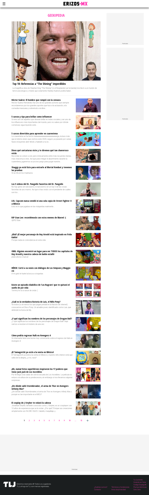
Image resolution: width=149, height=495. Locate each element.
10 (69, 420)
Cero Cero (137, 489)
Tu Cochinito (138, 480)
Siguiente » (87, 420)
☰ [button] (3, 3)
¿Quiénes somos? (100, 487)
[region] (125, 27)
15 (81, 420)
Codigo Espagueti (139, 485)
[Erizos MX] (74, 4)
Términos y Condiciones (120, 487)
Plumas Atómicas (140, 487)
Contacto (97, 489)
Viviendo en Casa (139, 482)
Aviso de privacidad (118, 489)
